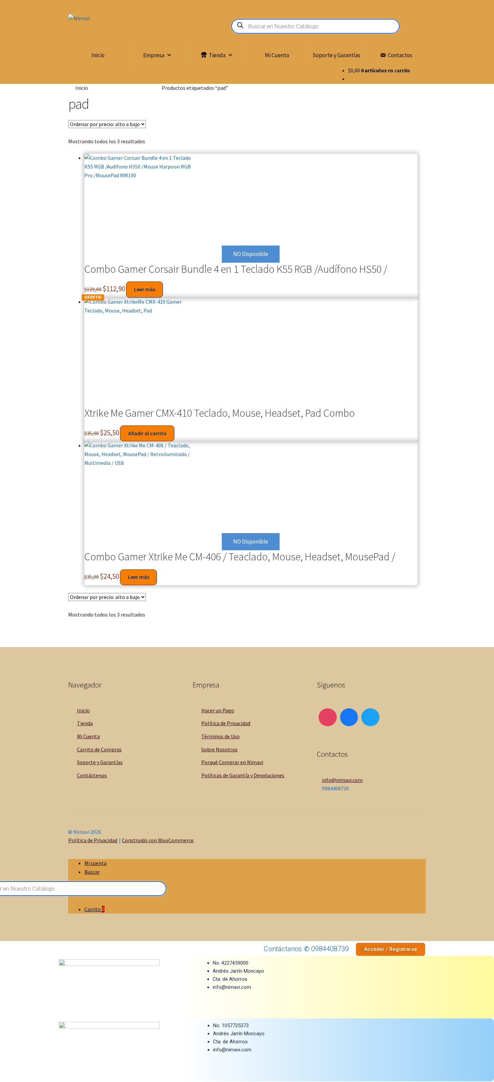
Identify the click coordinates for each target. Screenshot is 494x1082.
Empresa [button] (153, 55)
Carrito (94, 909)
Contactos (400, 55)
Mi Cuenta (277, 55)
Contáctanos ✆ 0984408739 (306, 949)
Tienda (217, 55)
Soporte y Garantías (336, 55)
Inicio (98, 55)
